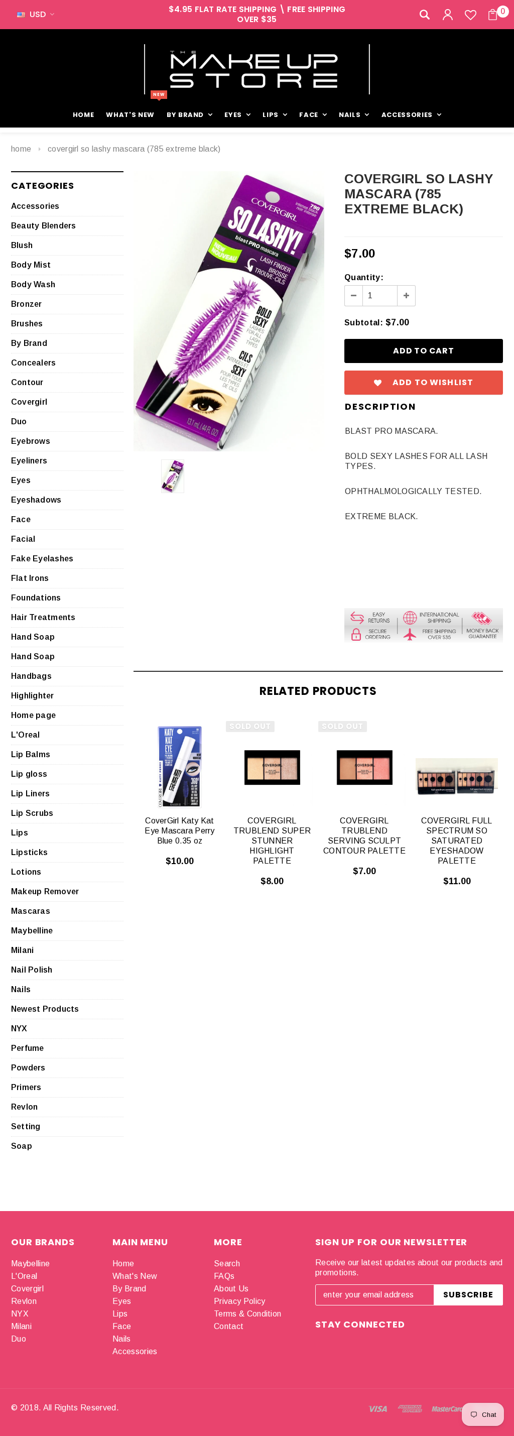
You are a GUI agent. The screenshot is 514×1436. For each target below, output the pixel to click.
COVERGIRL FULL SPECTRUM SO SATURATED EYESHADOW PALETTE (456, 840)
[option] (229, 311)
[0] (492, 14)
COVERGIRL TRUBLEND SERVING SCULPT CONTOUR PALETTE (364, 835)
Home (21, 149)
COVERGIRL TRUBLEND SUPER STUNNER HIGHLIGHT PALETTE (272, 840)
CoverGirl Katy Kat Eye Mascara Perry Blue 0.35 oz (179, 830)
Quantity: (363, 277)
